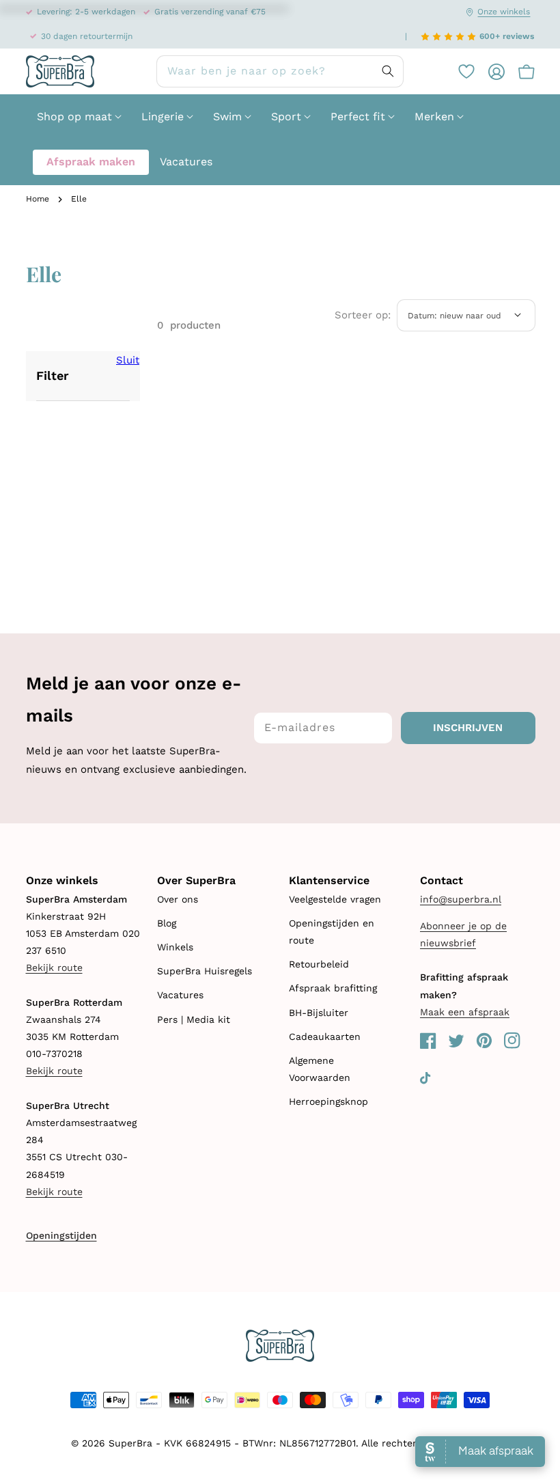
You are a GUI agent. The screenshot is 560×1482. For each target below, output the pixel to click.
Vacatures (180, 994)
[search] (280, 71)
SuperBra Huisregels (204, 970)
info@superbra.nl (460, 899)
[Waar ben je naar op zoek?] (388, 71)
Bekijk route (54, 967)
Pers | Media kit (193, 1019)
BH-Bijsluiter (318, 1012)
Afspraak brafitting (333, 988)
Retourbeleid (319, 964)
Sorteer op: (363, 315)
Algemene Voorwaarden (319, 1069)
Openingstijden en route (331, 932)
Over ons (177, 899)
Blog (166, 923)
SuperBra (130, 1443)
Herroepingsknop (328, 1101)
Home (37, 199)
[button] (520, 72)
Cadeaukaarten (325, 1036)
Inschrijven (468, 728)
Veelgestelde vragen (335, 899)
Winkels (175, 947)
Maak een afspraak (464, 1011)
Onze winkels (503, 11)
